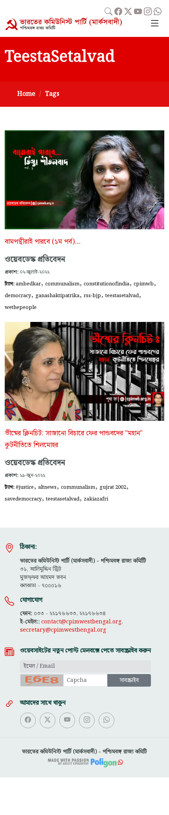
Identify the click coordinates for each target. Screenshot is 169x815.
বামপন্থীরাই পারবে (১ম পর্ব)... (43, 241)
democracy (18, 296)
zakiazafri (96, 499)
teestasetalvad (122, 296)
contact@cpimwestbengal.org (81, 622)
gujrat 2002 (112, 487)
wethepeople (21, 307)
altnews (47, 487)
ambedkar (28, 284)
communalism (62, 284)
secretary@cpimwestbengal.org (63, 630)
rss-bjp (92, 296)
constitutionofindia (106, 284)
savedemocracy (23, 499)
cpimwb (144, 284)
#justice (25, 487)
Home (26, 94)
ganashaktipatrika (57, 296)
